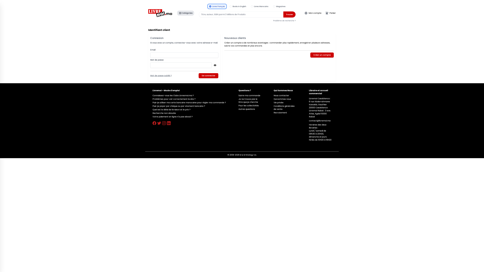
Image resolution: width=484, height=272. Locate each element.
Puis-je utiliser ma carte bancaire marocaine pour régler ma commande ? (189, 102)
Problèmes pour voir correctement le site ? (174, 99)
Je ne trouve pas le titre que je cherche (248, 101)
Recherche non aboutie (164, 113)
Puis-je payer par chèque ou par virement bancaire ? (179, 106)
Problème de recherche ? (284, 20)
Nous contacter (281, 95)
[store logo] (160, 13)
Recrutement (280, 112)
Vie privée (278, 102)
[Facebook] (154, 123)
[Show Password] (215, 65)
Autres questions (246, 109)
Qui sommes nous (282, 99)
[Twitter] (159, 123)
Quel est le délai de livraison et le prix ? (171, 109)
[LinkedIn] (169, 123)
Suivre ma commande (249, 95)
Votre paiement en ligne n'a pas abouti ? (173, 116)
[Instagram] (164, 123)
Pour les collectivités (248, 105)
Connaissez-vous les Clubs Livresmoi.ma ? (173, 95)
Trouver (289, 14)
